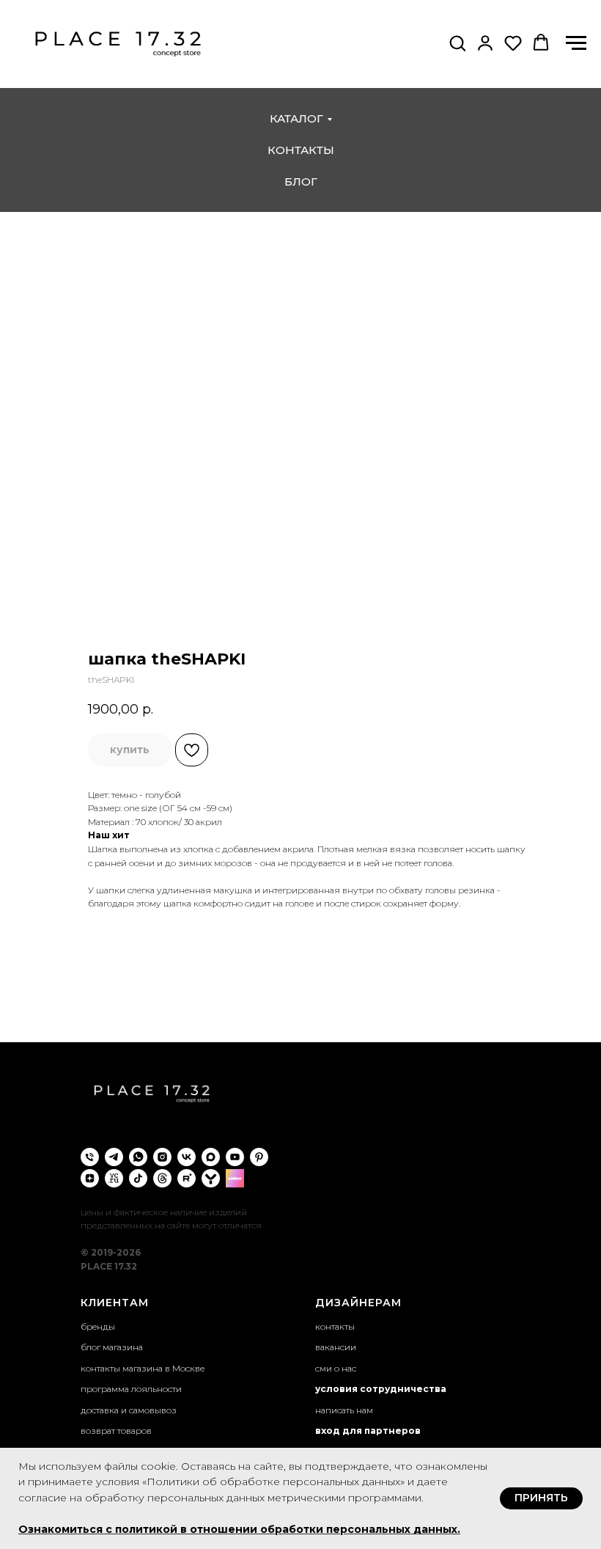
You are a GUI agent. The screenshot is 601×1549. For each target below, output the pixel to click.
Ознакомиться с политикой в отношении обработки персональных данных (237, 1529)
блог (300, 181)
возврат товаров (116, 1430)
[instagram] (162, 1157)
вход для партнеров (368, 1430)
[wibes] (235, 1178)
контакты (301, 150)
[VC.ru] (114, 1178)
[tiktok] (138, 1178)
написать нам (344, 1410)
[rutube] (186, 1178)
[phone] (90, 1157)
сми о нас (335, 1368)
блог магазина (112, 1346)
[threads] (162, 1178)
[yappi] (211, 1178)
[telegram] (114, 1157)
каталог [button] (296, 118)
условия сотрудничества (380, 1388)
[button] (457, 42)
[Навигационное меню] (576, 43)
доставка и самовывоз (129, 1410)
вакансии (335, 1346)
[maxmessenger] (211, 1157)
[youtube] (235, 1157)
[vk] (186, 1157)
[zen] (90, 1178)
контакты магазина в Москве (142, 1368)
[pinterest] (259, 1157)
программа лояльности (131, 1388)
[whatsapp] (138, 1157)
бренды (98, 1326)
